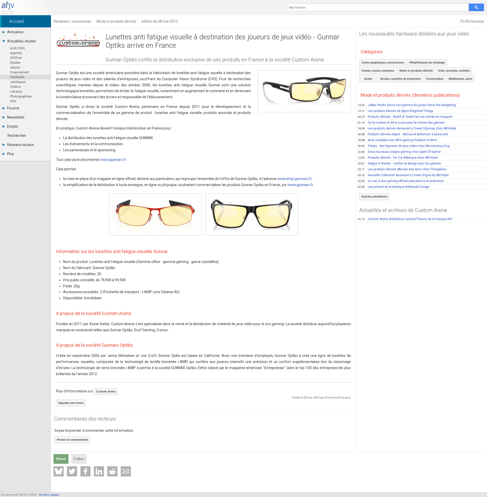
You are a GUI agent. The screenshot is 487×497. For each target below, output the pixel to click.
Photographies (21, 96)
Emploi (12, 126)
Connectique (434, 78)
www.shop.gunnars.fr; (294, 179)
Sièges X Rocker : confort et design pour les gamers (399, 163)
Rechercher (17, 136)
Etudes (15, 62)
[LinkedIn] (99, 471)
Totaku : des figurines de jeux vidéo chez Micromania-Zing (403, 146)
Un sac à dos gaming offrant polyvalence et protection (401, 181)
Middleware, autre (460, 78)
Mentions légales (49, 494)
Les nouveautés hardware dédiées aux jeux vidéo (414, 34)
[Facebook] (85, 471)
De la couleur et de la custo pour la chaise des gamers (401, 122)
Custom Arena (105, 391)
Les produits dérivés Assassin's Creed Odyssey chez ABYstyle (407, 128)
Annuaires (15, 32)
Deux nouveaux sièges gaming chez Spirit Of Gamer (399, 152)
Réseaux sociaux (20, 145)
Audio (368, 78)
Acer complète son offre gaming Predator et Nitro (397, 140)
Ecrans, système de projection (400, 78)
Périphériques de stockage (427, 62)
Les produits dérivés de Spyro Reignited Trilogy (395, 111)
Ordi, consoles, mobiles (454, 70)
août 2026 (17, 48)
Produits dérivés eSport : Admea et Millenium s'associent (403, 134)
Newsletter (16, 117)
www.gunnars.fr (113, 160)
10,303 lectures (472, 21)
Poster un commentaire (72, 439)
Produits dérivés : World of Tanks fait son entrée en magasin (405, 117)
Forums (13, 108)
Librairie (16, 91)
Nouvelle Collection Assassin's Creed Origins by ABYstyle (403, 175)
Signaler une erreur (71, 402)
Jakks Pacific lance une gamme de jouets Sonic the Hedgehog (407, 105)
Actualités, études (21, 41)
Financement (19, 72)
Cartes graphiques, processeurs (382, 62)
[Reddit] (112, 471)
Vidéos (15, 87)
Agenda (16, 53)
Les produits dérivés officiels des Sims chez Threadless (402, 169)
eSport (15, 67)
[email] (126, 471)
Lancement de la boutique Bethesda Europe (393, 187)
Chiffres (16, 58)
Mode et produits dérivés (416, 70)
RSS (13, 101)
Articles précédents (374, 196)
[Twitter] (72, 471)
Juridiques (18, 82)
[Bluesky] (59, 471)
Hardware (17, 77)
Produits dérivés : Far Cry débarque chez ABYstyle (398, 157)
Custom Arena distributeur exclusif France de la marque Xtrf (405, 219)
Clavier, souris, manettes (377, 70)
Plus (10, 154)
